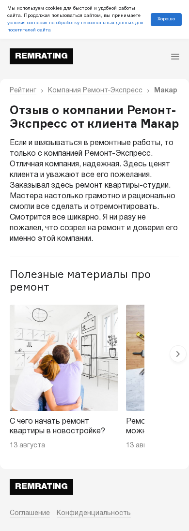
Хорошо (166, 19)
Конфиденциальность (94, 513)
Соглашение (30, 513)
